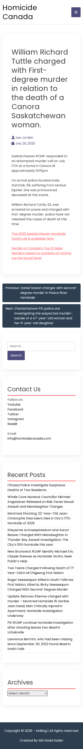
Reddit (12, 424)
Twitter (13, 414)
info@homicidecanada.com (29, 438)
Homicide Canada (19, 12)
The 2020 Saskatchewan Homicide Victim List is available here (38, 236)
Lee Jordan (24, 137)
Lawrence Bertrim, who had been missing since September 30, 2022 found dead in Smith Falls (39, 644)
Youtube (14, 404)
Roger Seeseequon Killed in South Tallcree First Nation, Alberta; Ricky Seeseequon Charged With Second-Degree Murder (40, 584)
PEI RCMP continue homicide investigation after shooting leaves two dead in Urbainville (40, 627)
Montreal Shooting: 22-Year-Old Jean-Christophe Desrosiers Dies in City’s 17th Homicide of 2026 (38, 518)
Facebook (15, 409)
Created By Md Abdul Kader (41, 740)
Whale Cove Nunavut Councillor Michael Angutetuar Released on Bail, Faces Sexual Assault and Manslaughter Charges (40, 502)
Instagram (15, 419)
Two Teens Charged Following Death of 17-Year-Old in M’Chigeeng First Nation (41, 570)
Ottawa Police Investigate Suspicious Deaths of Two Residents (36, 487)
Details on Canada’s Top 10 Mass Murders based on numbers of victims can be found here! (41, 253)
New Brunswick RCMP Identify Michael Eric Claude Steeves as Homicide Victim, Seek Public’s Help (40, 556)
